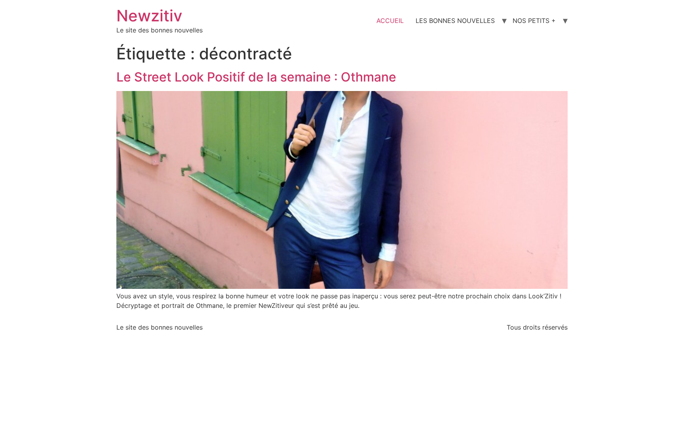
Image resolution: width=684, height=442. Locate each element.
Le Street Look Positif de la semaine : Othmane (256, 77)
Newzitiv (149, 15)
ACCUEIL (390, 21)
